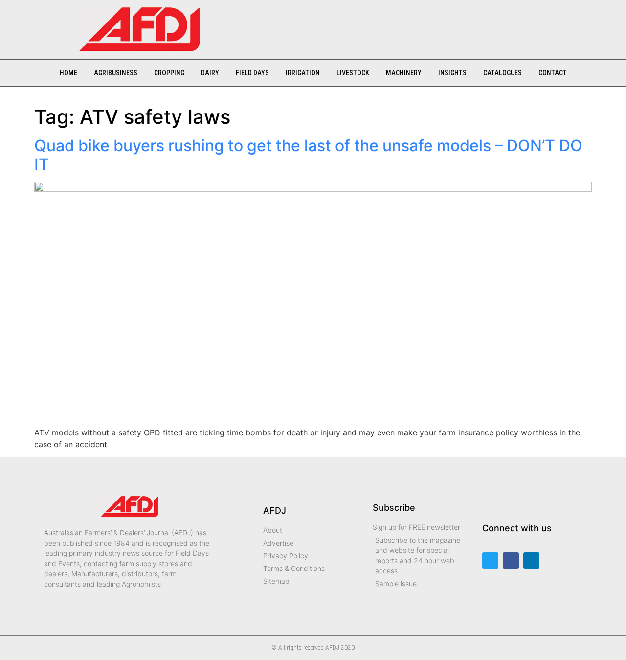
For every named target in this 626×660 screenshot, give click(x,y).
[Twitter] (490, 560)
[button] (222, 25)
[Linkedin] (531, 560)
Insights (452, 73)
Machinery (404, 73)
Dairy (210, 73)
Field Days (252, 73)
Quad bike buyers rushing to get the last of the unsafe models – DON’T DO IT (308, 155)
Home (68, 73)
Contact (552, 73)
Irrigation (303, 73)
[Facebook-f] (511, 560)
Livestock (352, 73)
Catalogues (502, 73)
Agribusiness (115, 73)
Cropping (169, 73)
